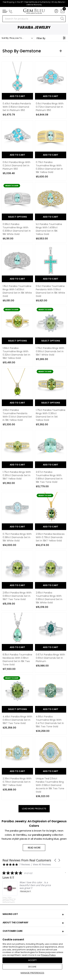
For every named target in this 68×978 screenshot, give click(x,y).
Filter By (41, 38)
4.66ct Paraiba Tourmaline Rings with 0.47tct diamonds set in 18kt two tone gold (50, 721)
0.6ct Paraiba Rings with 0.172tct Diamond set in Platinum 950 (50, 107)
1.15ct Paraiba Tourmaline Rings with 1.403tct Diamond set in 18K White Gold (17, 291)
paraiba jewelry (41, 835)
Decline (32, 966)
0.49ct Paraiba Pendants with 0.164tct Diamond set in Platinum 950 (17, 107)
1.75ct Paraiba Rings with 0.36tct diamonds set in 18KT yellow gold (17, 475)
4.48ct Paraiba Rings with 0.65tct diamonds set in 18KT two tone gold (17, 720)
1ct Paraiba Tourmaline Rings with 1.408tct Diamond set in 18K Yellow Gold (49, 229)
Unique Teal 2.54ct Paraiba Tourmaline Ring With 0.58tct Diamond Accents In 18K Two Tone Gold (50, 785)
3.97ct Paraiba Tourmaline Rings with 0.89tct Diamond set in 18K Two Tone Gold (49, 477)
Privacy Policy (48, 955)
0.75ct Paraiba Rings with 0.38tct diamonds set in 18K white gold (17, 537)
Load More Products (34, 808)
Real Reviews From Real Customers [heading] (26, 860)
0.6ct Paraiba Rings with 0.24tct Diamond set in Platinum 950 (16, 165)
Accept (32, 960)
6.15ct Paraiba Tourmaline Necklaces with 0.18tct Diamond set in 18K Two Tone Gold (17, 659)
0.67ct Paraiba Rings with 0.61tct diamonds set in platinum (50, 658)
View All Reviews (42, 864)
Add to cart (50, 526)
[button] (55, 860)
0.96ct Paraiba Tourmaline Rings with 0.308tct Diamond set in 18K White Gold (17, 229)
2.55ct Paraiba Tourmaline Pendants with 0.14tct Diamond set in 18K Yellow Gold (17, 415)
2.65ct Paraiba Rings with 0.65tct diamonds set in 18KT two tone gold (17, 596)
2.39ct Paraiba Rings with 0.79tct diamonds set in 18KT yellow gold (17, 782)
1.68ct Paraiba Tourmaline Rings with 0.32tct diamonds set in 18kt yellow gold (16, 353)
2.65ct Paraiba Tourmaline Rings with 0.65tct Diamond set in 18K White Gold (49, 597)
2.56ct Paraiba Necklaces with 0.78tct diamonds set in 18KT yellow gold (50, 537)
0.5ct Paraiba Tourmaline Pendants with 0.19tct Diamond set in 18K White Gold (50, 291)
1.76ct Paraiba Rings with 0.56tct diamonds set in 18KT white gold (50, 351)
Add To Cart (17, 96)
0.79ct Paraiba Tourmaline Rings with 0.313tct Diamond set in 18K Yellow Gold (49, 167)
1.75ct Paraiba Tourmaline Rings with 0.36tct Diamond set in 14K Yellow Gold (50, 415)
